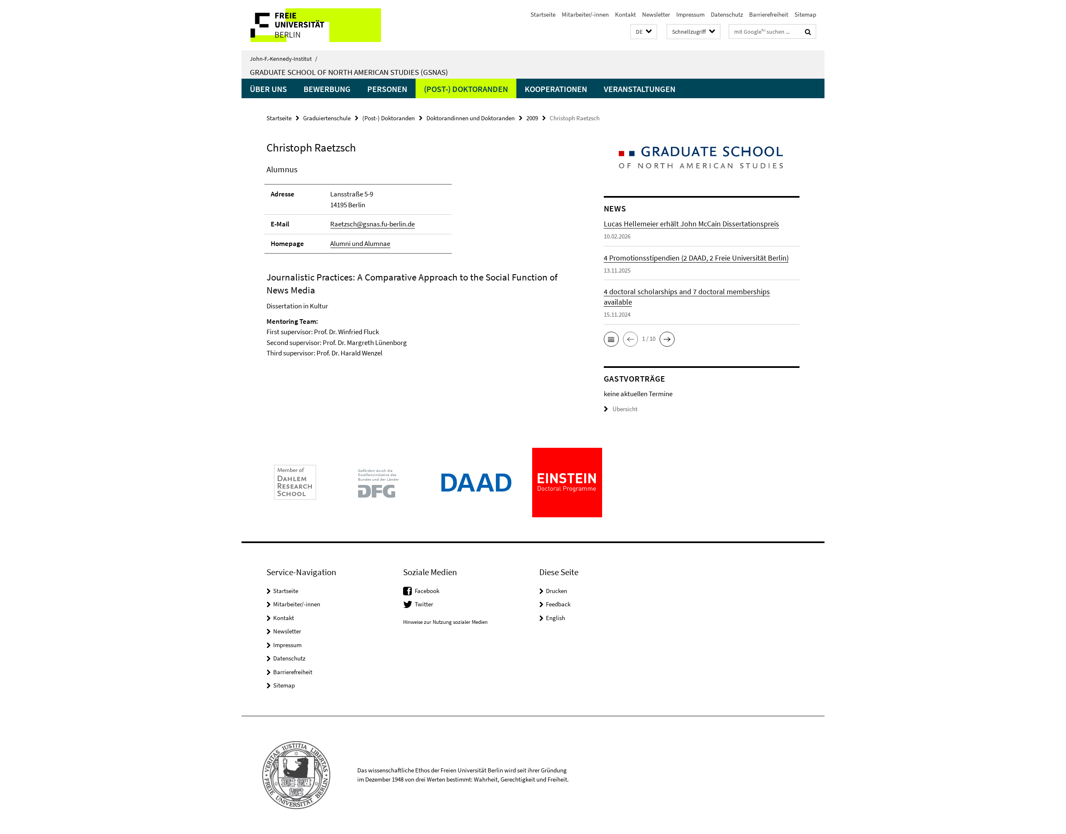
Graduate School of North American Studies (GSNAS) (349, 72)
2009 (532, 118)
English (555, 618)
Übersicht (625, 409)
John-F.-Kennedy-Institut (283, 59)
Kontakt (625, 14)
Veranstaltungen (639, 89)
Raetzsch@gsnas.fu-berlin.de (372, 223)
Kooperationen (556, 89)
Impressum (690, 14)
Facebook (427, 591)
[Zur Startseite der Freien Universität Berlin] (311, 25)
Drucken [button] (556, 591)
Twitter (424, 604)
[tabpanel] (419, 271)
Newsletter (656, 14)
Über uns (268, 89)
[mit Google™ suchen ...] (808, 31)
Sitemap (805, 14)
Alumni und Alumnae (360, 243)
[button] (643, 32)
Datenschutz (727, 14)
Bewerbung (327, 89)
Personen (387, 89)
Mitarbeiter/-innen (585, 14)
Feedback (558, 604)
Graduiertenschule (327, 118)
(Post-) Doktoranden (466, 89)
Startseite (543, 14)
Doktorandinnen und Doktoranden (470, 118)
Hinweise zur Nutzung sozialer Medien (445, 622)
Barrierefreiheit (768, 14)
